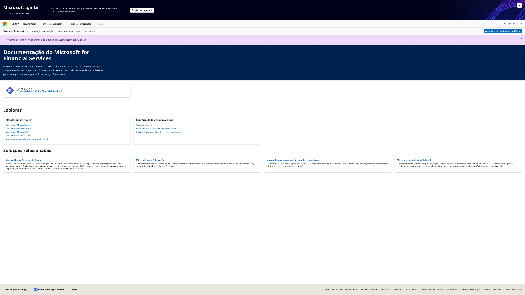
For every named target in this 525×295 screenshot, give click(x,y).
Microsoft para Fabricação (150, 160)
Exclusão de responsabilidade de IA (341, 289)
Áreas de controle (144, 125)
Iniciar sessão (515, 23)
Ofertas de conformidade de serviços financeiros (158, 132)
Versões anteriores (369, 289)
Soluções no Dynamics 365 (18, 135)
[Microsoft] (5, 24)
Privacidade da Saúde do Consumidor (438, 289)
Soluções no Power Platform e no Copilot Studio (27, 139)
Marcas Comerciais (492, 289)
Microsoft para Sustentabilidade (414, 160)
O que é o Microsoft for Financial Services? (39, 91)
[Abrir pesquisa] (505, 23)
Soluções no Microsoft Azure (19, 125)
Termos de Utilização (470, 289)
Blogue (384, 289)
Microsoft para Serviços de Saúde (23, 160)
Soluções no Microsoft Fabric (19, 128)
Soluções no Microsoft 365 (18, 132)
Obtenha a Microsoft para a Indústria (502, 31)
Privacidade (411, 289)
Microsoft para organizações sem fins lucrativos (292, 160)
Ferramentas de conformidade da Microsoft (156, 128)
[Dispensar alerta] (519, 5)
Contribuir (397, 289)
